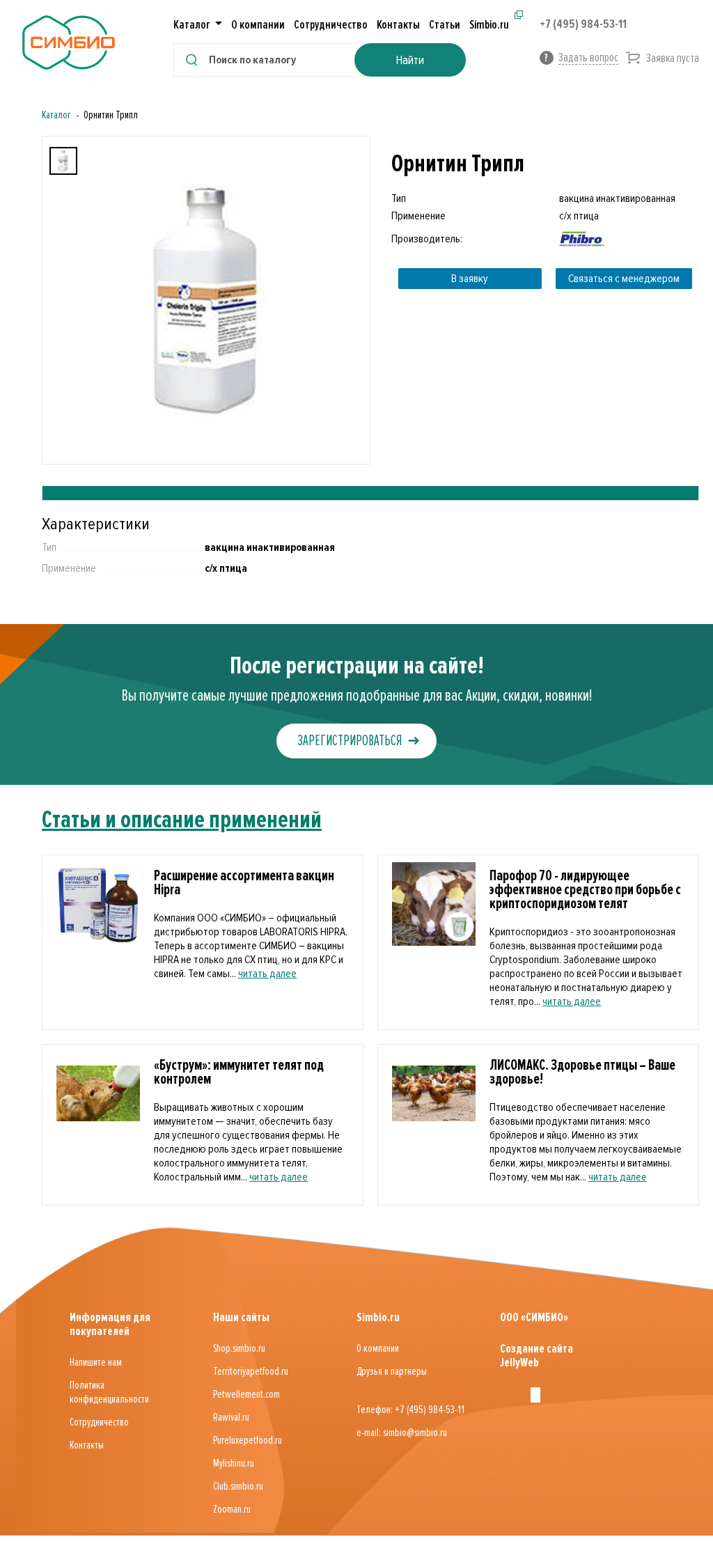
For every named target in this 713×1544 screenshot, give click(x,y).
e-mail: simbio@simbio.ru (401, 1433)
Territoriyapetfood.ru (250, 1371)
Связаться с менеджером (624, 279)
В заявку (469, 279)
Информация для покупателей (110, 1324)
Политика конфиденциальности (109, 1392)
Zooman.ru (232, 1509)
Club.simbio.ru (238, 1486)
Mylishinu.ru (233, 1463)
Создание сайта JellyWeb (536, 1355)
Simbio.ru (489, 24)
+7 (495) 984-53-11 (583, 23)
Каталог (56, 115)
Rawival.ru (231, 1417)
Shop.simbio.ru (239, 1348)
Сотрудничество (331, 24)
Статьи (444, 24)
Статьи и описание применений (182, 819)
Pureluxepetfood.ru (247, 1440)
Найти (409, 60)
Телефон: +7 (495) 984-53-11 (410, 1410)
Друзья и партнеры (391, 1371)
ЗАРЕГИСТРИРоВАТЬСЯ (349, 740)
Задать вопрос (588, 57)
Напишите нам (96, 1362)
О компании (258, 24)
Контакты (398, 24)
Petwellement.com (246, 1394)
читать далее (267, 974)
